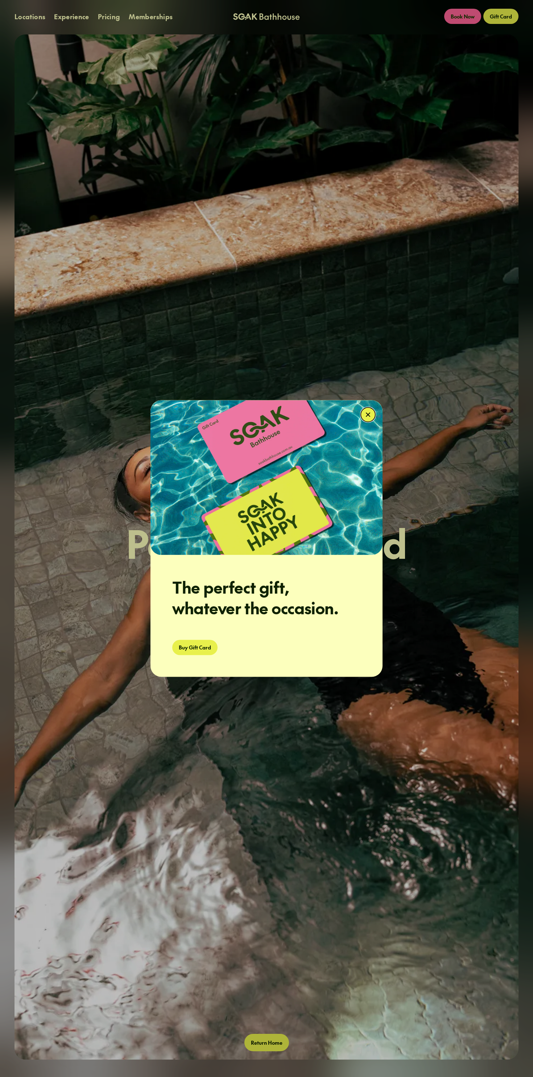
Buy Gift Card (195, 647)
